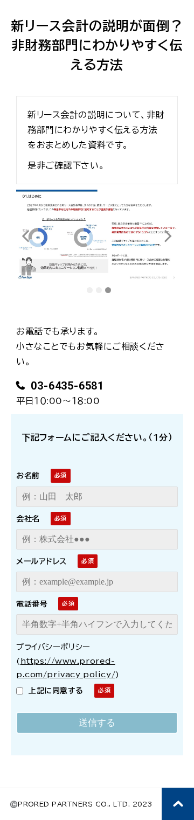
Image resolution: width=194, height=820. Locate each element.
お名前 (28, 476)
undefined (32, 235)
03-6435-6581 (66, 385)
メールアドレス (41, 561)
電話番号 (31, 604)
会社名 (28, 519)
